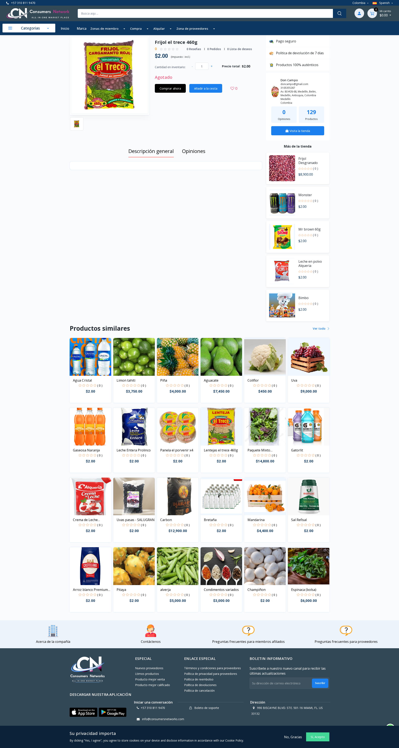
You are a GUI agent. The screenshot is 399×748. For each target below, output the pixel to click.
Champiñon (257, 589)
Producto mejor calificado (152, 685)
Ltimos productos (147, 674)
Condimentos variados (221, 589)
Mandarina (256, 520)
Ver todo (319, 328)
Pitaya (121, 589)
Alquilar (159, 28)
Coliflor (253, 380)
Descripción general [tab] (151, 151)
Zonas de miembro (104, 28)
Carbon (166, 520)
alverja (165, 589)
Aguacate (211, 380)
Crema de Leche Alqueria (85, 520)
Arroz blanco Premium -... (90, 589)
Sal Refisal (299, 520)
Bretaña (210, 520)
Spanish (384, 3)
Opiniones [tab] (193, 151)
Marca (81, 28)
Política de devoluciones (200, 685)
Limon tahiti (126, 380)
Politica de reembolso (198, 679)
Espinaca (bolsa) (303, 589)
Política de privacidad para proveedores (210, 674)
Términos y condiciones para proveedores (212, 668)
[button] (83, 712)
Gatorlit (297, 450)
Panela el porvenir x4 (176, 450)
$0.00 (385, 13)
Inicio (65, 28)
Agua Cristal (82, 380)
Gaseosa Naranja (86, 450)
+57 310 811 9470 (22, 3)
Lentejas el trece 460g (221, 450)
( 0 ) (315, 168)
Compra (136, 28)
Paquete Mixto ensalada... (259, 450)
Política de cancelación (199, 691)
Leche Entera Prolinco (134, 450)
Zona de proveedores (192, 28)
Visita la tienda (299, 131)
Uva (294, 380)
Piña (163, 380)
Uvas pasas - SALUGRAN (136, 520)
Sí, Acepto (318, 737)
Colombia (359, 3)
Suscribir (320, 683)
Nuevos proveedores (149, 668)
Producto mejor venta (150, 679)
